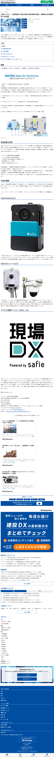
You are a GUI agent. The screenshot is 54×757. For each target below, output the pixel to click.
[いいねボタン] (39, 504)
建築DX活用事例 (5, 630)
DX (32, 22)
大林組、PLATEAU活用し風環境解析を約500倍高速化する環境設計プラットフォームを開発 (21, 572)
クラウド (50, 608)
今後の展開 (6, 51)
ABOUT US (3, 732)
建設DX (2, 608)
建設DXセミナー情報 (5, 727)
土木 (45, 608)
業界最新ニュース (5, 661)
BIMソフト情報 (4, 638)
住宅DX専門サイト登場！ (47, 1)
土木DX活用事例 (5, 623)
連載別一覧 (3, 712)
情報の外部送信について (26, 749)
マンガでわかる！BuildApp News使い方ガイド (12, 734)
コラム (2, 659)
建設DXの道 (3, 700)
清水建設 (3, 646)
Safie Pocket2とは (8, 54)
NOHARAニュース (5, 663)
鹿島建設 (3, 644)
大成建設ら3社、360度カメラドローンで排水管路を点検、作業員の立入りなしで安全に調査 (21, 576)
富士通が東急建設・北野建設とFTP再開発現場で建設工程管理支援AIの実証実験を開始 (20, 578)
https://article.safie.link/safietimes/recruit (18, 411)
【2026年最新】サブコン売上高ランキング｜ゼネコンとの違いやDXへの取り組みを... (21, 595)
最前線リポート (38, 608)
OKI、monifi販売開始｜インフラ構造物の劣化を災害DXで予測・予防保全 (18, 422)
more (33, 436)
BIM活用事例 (4, 636)
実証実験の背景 (7, 49)
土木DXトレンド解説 (5, 621)
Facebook (24, 21)
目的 (7, 5)
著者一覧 (3, 715)
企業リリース (16, 608)
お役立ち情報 (46, 5)
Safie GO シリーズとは (8, 56)
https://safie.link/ (16, 408)
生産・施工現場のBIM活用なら (27, 738)
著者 (32, 5)
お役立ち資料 (4, 725)
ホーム (2, 12)
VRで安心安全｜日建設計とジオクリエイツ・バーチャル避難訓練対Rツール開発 (18, 472)
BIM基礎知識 (4, 634)
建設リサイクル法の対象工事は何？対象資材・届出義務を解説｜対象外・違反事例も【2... (22, 602)
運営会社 (26, 744)
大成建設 (3, 648)
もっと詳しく (27, 675)
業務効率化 (23, 608)
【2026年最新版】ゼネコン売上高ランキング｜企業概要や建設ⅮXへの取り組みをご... (21, 593)
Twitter (24, 19)
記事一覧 (3, 717)
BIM (10, 608)
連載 (2, 657)
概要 (4, 46)
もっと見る (27, 583)
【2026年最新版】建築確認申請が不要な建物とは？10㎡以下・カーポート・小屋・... (21, 600)
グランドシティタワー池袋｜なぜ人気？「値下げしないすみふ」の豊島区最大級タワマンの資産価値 (23, 574)
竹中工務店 (3, 650)
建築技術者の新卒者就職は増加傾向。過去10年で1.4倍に (15, 598)
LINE (23, 23)
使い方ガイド (27, 679)
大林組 (2, 642)
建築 (29, 608)
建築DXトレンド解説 (5, 627)
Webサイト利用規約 (27, 743)
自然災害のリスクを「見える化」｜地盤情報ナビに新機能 (18, 446)
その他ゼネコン (4, 653)
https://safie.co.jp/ (18, 409)
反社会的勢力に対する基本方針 (26, 747)
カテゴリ (20, 5)
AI (32, 608)
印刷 (23, 27)
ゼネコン (3, 640)
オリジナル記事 (5, 655)
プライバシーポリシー (26, 746)
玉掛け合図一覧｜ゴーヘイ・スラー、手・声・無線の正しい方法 (15, 580)
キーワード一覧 (4, 719)
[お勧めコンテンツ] (27, 551)
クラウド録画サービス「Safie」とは (12, 59)
